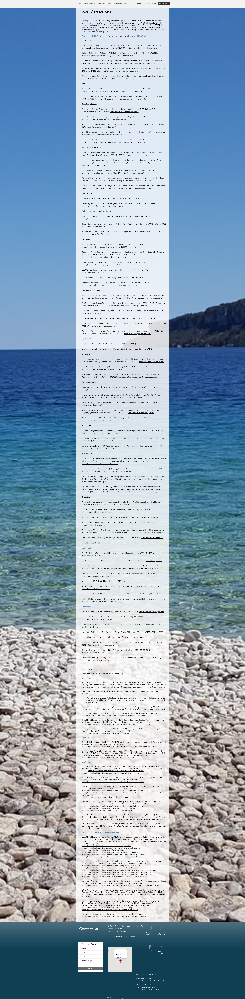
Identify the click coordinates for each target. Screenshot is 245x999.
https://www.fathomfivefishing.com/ (101, 127)
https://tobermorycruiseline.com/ (137, 334)
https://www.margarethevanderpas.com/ (140, 63)
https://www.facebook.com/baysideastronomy (145, 298)
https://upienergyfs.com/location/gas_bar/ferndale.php (104, 206)
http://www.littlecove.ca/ (92, 405)
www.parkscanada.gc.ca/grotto (94, 27)
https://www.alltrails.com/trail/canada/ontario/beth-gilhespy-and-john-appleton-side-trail (128, 819)
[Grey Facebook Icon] (149, 946)
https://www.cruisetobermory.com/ (124, 112)
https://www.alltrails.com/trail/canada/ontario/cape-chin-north (122, 755)
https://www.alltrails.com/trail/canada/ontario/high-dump (105, 850)
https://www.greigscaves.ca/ (93, 390)
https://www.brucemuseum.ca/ (151, 362)
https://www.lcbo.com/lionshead (95, 272)
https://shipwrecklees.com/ (93, 652)
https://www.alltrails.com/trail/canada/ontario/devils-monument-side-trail (115, 715)
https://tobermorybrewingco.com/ (95, 660)
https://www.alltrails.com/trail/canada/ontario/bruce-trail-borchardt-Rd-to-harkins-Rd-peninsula (120, 746)
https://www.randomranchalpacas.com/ (135, 180)
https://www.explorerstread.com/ (103, 326)
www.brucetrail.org (115, 674)
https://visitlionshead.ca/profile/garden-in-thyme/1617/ (104, 257)
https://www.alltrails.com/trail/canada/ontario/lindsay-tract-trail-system (110, 733)
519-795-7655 (118, 929)
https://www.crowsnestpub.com (151, 612)
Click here (103, 36)
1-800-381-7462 (121, 931)
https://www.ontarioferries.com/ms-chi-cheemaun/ (102, 135)
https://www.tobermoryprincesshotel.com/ (104, 645)
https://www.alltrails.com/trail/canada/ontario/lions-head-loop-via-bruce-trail (113, 790)
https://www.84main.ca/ (154, 533)
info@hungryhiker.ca (90, 627)
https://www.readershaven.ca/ (94, 525)
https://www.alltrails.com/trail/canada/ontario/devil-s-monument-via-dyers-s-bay (133, 687)
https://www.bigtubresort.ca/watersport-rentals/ (128, 305)
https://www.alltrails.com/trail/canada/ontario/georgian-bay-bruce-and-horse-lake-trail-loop (119, 870)
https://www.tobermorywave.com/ (131, 142)
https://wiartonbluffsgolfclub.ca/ (95, 234)
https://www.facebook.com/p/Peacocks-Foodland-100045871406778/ (109, 285)
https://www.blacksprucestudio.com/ (123, 71)
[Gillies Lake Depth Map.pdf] (161, 947)
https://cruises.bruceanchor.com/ (117, 119)
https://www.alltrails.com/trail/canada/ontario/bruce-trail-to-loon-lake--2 (111, 852)
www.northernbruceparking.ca (126, 29)
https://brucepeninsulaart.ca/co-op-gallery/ (117, 78)
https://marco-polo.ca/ (150, 517)
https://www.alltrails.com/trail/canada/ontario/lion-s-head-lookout (108, 808)
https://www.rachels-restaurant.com (96, 589)
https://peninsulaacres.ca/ (133, 173)
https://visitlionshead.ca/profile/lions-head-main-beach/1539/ (117, 471)
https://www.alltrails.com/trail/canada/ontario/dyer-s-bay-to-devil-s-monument (133, 709)
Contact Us (88, 928)
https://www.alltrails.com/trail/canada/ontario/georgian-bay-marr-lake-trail (112, 866)
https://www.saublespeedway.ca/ (95, 226)
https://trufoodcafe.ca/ (113, 601)
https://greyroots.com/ (113, 369)
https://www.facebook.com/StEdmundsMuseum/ (137, 377)
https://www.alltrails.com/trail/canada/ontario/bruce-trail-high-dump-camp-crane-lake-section (120, 724)
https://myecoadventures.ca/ (144, 318)
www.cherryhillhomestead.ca (93, 165)
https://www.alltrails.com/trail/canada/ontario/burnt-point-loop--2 (108, 907)
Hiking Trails (141, 36)
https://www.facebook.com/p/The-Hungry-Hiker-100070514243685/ (109, 247)
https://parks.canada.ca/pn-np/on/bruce (126, 397)
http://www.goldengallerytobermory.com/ (99, 55)
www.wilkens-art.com (125, 55)
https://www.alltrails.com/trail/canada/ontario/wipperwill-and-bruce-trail (111, 773)
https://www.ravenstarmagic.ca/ (141, 413)
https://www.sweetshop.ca (152, 538)
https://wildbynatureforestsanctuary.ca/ (104, 420)
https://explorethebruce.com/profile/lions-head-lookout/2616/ (107, 797)
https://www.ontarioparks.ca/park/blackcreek (100, 464)
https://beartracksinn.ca (91, 555)
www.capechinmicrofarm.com (139, 155)
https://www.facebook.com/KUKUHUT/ (97, 512)
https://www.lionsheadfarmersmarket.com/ (135, 188)
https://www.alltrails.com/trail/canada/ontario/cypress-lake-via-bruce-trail (111, 848)
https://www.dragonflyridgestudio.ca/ (143, 48)
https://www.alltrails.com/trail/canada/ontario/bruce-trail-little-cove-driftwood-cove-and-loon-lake (121, 885)
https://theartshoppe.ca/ (119, 504)
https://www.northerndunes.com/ (95, 219)
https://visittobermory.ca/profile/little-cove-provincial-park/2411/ (136, 479)
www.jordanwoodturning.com (132, 91)
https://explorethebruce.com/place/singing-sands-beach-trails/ (131, 492)
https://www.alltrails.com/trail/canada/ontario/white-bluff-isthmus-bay (116, 771)
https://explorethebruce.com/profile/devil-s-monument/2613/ (123, 691)
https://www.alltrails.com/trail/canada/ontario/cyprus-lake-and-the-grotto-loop (113, 854)
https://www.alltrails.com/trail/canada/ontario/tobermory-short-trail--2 (110, 910)
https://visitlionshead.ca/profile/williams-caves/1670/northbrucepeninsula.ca (113, 782)
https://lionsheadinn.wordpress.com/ (97, 576)
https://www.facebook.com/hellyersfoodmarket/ (101, 265)
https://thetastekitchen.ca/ (155, 594)
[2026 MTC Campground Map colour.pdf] (150, 927)
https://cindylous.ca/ (154, 561)
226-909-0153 (117, 934)
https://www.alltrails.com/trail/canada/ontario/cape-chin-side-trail (108, 757)
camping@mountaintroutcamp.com (121, 936)
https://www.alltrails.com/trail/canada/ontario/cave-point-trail (106, 846)
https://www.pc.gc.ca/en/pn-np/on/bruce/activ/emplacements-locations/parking (114, 857)
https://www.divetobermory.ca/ (99, 313)
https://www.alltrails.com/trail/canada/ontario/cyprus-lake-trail (107, 868)
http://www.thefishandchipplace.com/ (97, 619)
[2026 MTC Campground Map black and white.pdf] (161, 927)
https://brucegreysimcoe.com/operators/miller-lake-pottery (123, 99)
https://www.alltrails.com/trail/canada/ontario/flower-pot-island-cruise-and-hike (114, 916)
